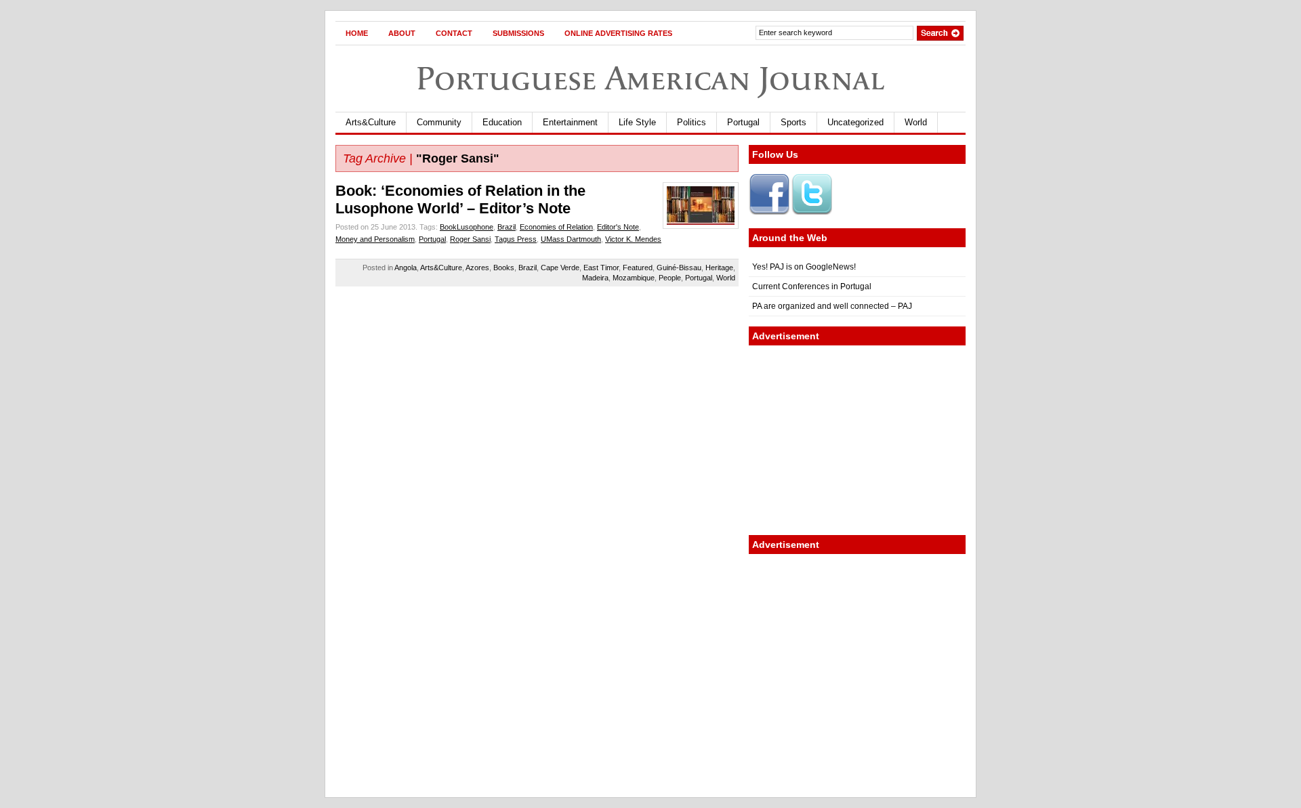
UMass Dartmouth (571, 239)
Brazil (506, 227)
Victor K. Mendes (633, 239)
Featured (638, 267)
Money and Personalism (375, 239)
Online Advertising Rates (618, 33)
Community (439, 122)
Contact (454, 33)
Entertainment (570, 122)
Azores (477, 267)
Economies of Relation (556, 227)
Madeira (595, 278)
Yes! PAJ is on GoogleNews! (804, 267)
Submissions (518, 33)
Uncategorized (855, 122)
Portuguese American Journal (650, 78)
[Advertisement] (857, 440)
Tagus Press (516, 239)
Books (503, 267)
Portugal (743, 122)
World (916, 122)
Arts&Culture (371, 122)
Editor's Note (618, 227)
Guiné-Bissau (679, 267)
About (401, 33)
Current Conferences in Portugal (811, 286)
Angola (405, 267)
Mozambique (634, 278)
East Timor (601, 267)
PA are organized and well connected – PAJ (832, 306)
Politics (691, 122)
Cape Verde (560, 267)
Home (357, 33)
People (670, 278)
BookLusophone (466, 227)
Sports (793, 122)
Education (502, 122)
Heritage (719, 267)
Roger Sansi (470, 239)
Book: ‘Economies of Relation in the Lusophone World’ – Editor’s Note (460, 199)
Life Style (637, 122)
